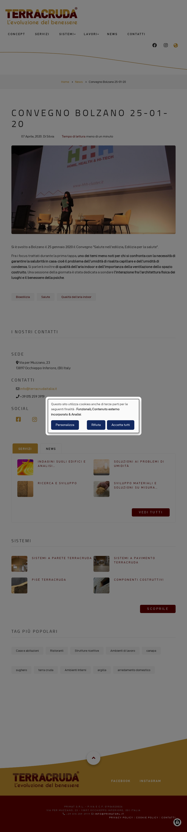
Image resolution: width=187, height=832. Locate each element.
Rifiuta (96, 425)
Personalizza (65, 425)
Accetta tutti (121, 425)
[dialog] (93, 416)
